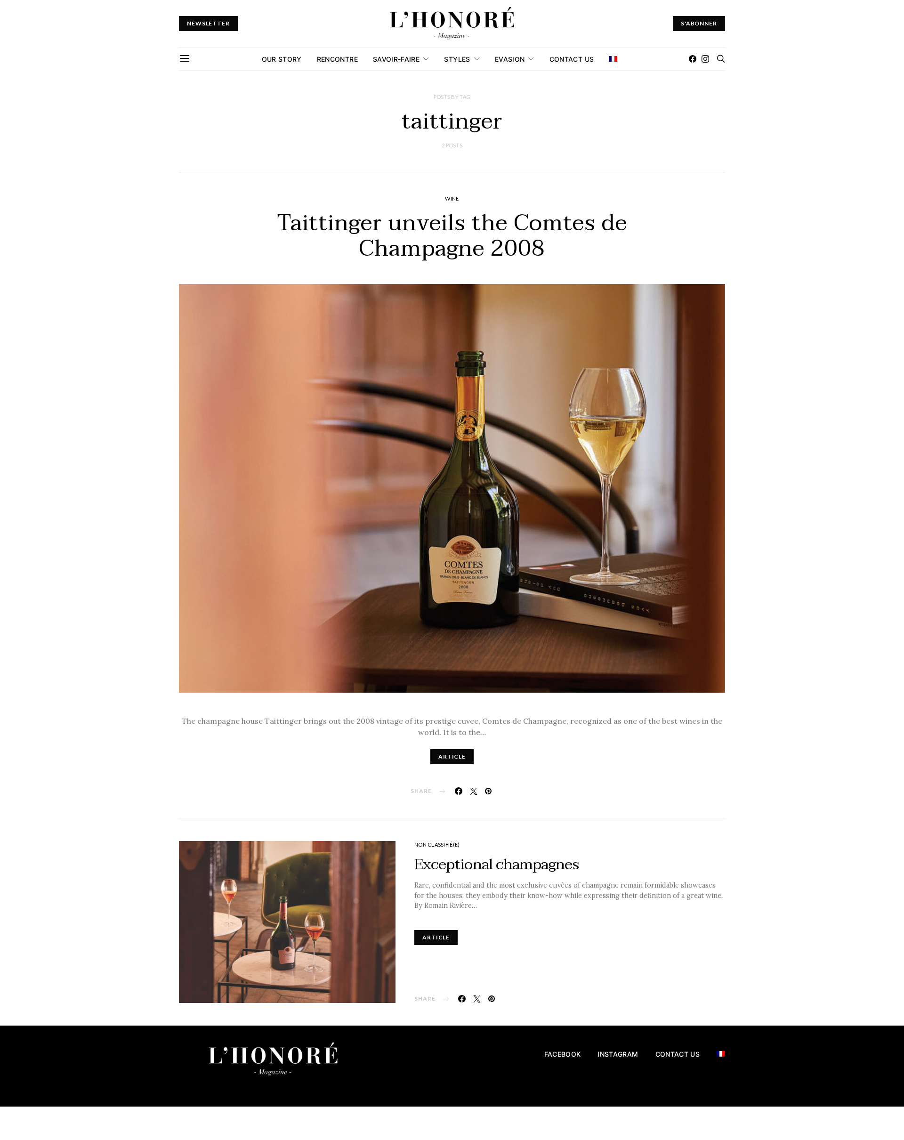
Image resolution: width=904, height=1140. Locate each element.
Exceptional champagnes (496, 864)
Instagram (617, 1054)
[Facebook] (692, 59)
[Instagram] (705, 59)
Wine (452, 198)
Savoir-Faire (396, 59)
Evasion (510, 59)
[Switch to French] (613, 59)
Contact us (571, 59)
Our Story (282, 59)
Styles (457, 59)
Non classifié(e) (437, 844)
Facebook (562, 1054)
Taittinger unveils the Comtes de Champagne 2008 (452, 236)
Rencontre (337, 59)
